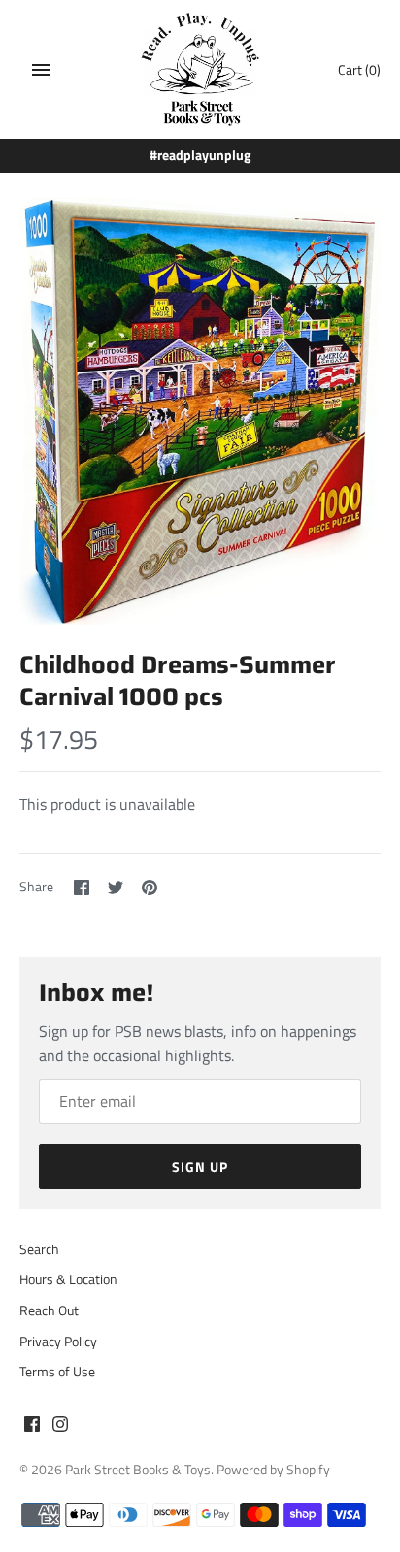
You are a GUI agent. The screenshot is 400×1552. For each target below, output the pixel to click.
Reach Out (49, 1310)
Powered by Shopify (273, 1469)
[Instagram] (60, 1427)
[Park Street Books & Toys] (200, 69)
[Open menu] (40, 69)
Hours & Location (68, 1279)
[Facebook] (32, 1427)
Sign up (200, 1166)
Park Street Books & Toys (138, 1469)
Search (39, 1249)
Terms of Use (57, 1371)
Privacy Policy (58, 1341)
